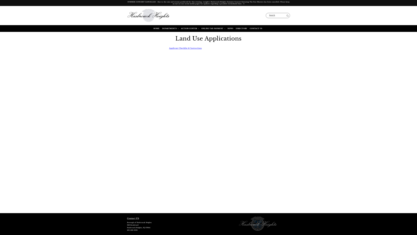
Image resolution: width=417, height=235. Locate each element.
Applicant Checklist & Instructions (185, 48)
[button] (278, 15)
